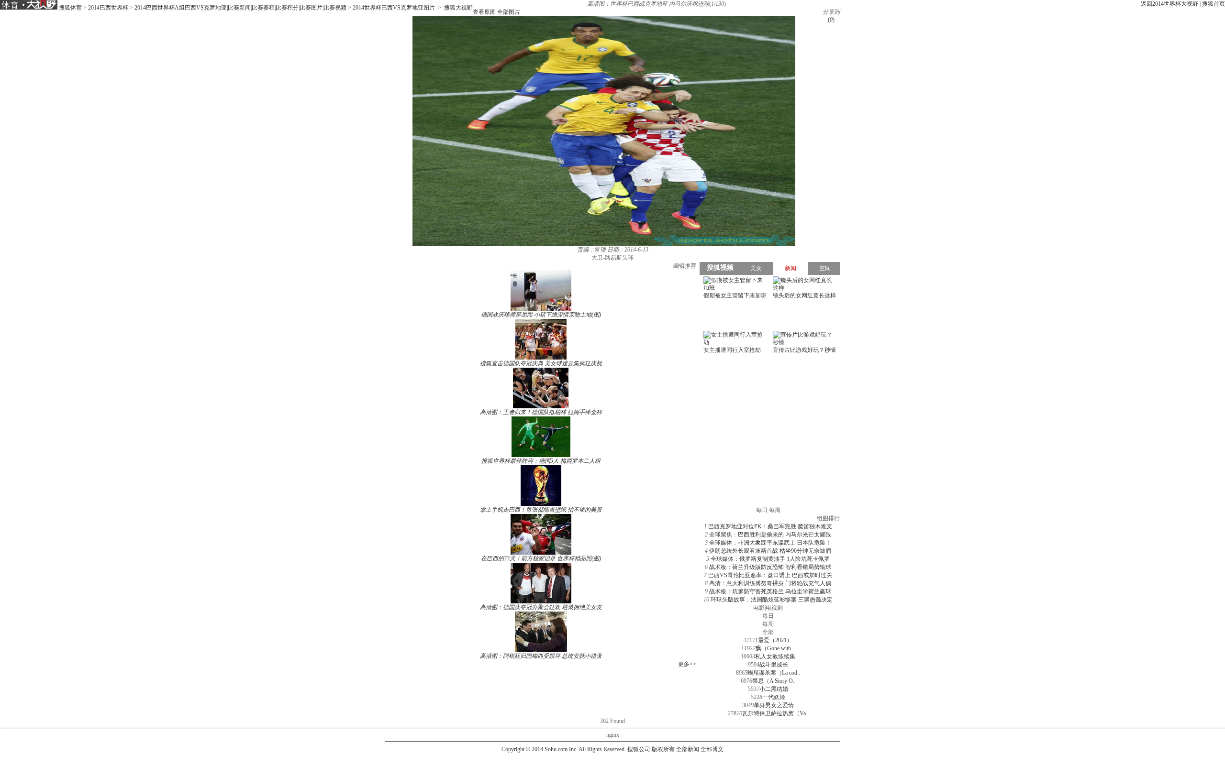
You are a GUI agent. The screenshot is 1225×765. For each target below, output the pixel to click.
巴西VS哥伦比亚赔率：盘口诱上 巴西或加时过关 (770, 575)
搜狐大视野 (458, 7)
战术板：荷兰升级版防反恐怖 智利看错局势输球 (770, 567)
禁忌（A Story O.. (774, 681)
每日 (768, 615)
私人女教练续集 (775, 656)
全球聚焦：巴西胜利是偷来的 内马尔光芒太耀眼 (770, 534)
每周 (768, 624)
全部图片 (508, 12)
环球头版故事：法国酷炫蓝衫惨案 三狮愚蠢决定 (772, 599)
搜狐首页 (1213, 3)
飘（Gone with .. (775, 648)
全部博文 (712, 749)
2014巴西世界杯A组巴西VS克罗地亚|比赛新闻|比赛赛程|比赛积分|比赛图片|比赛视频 (240, 7)
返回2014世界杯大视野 (1169, 3)
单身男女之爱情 (774, 705)
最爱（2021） (775, 640)
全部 (768, 632)
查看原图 (484, 12)
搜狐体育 (70, 7)
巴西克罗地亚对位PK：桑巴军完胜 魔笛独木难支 (770, 526)
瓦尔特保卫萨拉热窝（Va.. (775, 713)
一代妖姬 (773, 697)
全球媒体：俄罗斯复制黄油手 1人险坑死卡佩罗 (770, 559)
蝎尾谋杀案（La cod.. (773, 672)
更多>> (687, 664)
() (831, 19)
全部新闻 (687, 749)
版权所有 (663, 749)
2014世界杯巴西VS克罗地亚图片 (394, 7)
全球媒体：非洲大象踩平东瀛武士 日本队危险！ (770, 542)
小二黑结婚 (773, 689)
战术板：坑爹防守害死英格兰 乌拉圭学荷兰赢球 (770, 591)
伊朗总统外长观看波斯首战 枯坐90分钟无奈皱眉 (770, 550)
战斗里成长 (773, 664)
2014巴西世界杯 (108, 7)
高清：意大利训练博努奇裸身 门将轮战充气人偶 (770, 583)
